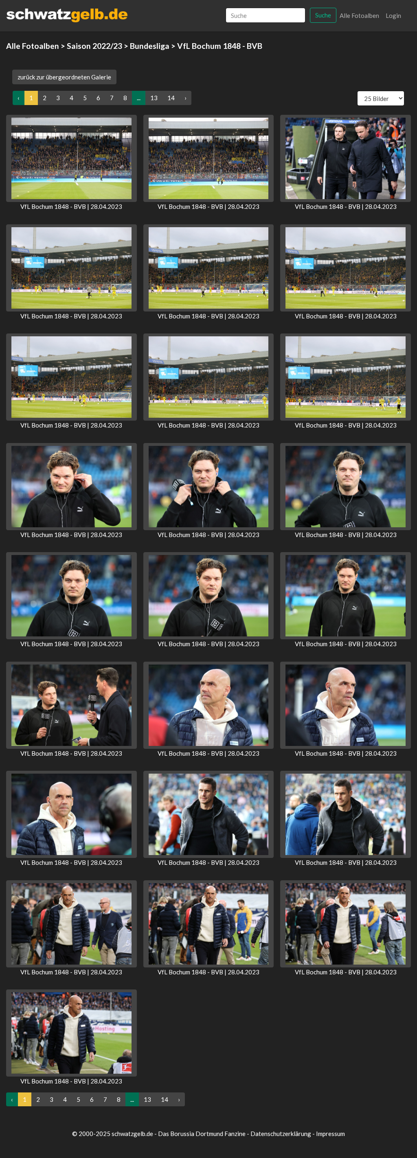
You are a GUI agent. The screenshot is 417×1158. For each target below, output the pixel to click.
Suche (323, 15)
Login (393, 15)
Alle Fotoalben (359, 15)
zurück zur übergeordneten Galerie (64, 77)
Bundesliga (149, 45)
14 (171, 97)
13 (154, 97)
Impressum (330, 1133)
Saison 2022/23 (94, 45)
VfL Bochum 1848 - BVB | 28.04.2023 (71, 206)
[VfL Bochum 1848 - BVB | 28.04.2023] (71, 158)
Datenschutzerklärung (280, 1133)
